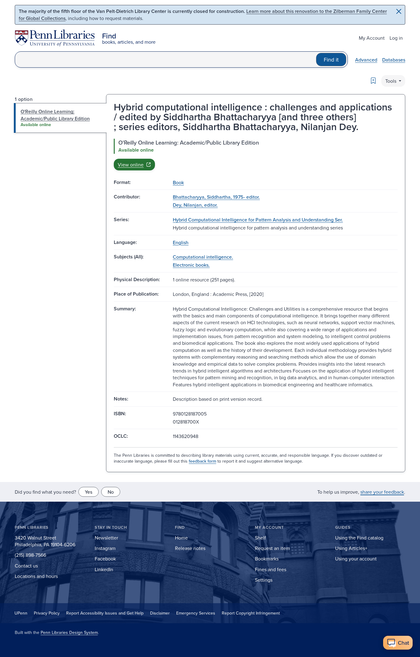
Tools (391, 81)
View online (131, 164)
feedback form (202, 461)
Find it (331, 59)
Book (178, 182)
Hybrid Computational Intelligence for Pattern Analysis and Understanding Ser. (258, 219)
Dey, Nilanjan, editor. (195, 204)
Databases (393, 59)
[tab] (60, 118)
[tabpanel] (256, 154)
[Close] (399, 11)
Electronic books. (191, 264)
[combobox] (165, 59)
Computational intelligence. (203, 256)
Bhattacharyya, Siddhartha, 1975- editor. (216, 196)
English (180, 242)
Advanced (366, 59)
